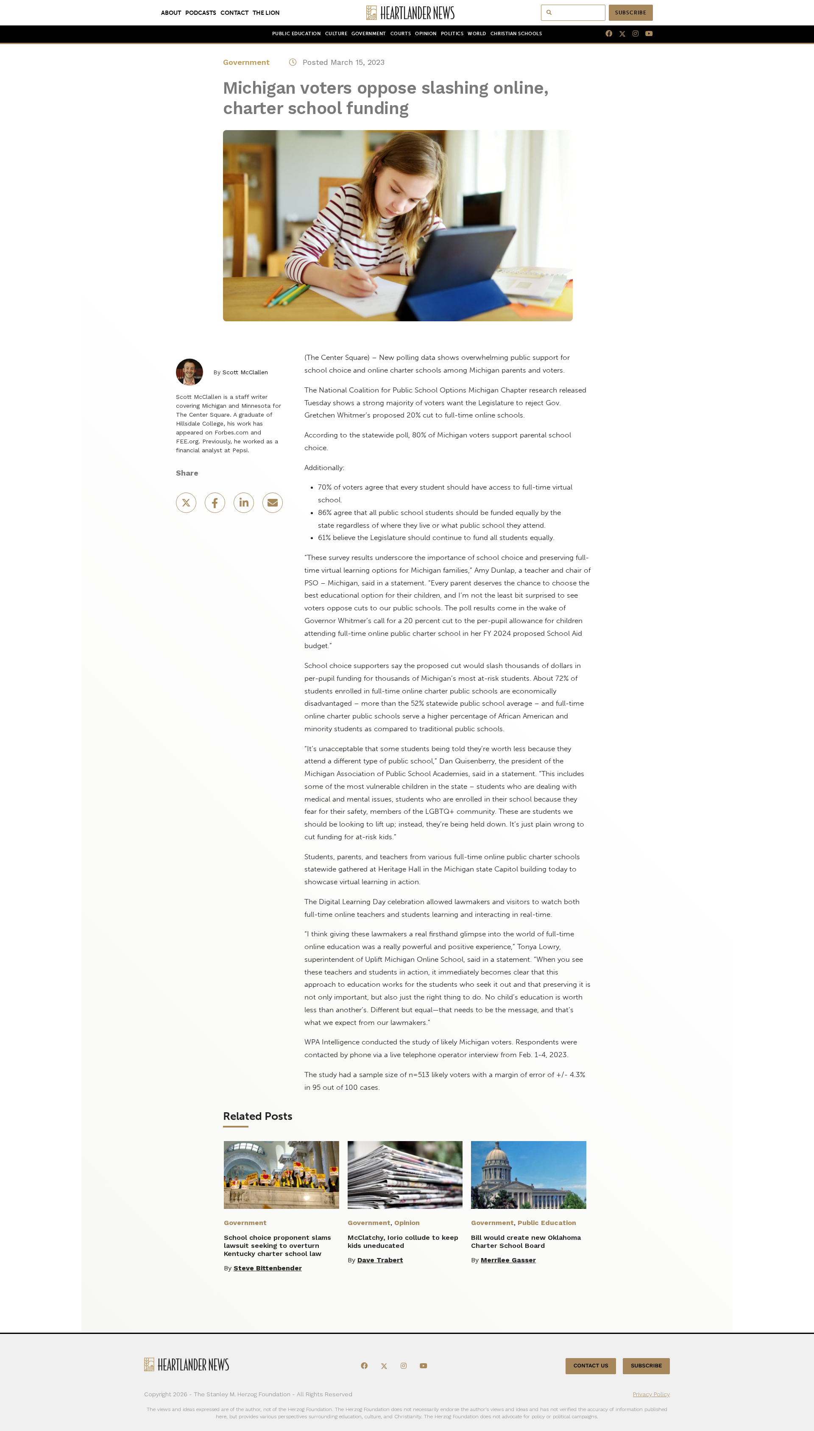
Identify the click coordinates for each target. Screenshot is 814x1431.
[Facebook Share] (216, 505)
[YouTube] (645, 34)
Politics (452, 33)
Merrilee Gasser (508, 1260)
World (477, 33)
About (171, 13)
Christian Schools (516, 33)
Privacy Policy (651, 1394)
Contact (234, 13)
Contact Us (591, 1366)
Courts (400, 33)
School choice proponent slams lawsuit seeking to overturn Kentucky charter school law (277, 1245)
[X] (619, 34)
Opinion (426, 33)
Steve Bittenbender (268, 1268)
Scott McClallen (245, 372)
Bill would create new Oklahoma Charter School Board (526, 1241)
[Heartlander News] (407, 13)
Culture (336, 33)
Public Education (296, 33)
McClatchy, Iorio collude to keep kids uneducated (403, 1241)
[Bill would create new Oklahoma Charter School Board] (528, 1175)
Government (368, 33)
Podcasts (200, 13)
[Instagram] (632, 34)
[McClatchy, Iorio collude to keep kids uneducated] (405, 1175)
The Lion (266, 13)
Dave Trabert (380, 1260)
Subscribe (631, 13)
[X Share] (187, 505)
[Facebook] (605, 34)
